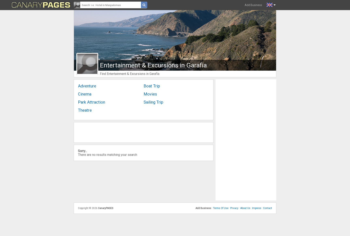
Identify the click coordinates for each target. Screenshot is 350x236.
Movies (150, 94)
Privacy (234, 208)
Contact (267, 208)
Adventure (87, 86)
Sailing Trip (153, 102)
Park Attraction (91, 102)
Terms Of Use (220, 208)
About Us (245, 208)
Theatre (85, 110)
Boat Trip (152, 86)
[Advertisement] (246, 139)
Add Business (253, 5)
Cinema (84, 94)
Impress (256, 208)
